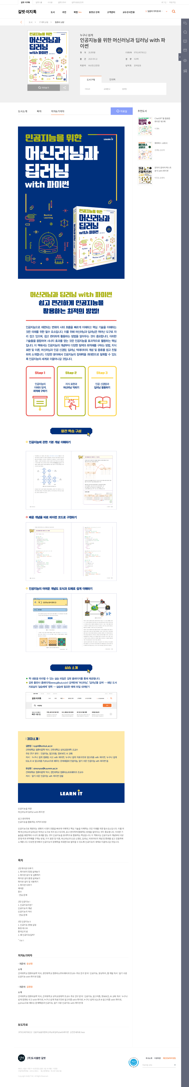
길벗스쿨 (39, 2)
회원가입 (172, 2)
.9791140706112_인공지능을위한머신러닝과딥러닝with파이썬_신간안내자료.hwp (51, 1032)
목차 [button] (39, 111)
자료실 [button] (123, 111)
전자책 (112, 79)
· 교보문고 (106, 89)
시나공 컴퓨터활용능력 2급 (154, 11)
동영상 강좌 (94, 12)
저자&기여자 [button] (57, 111)
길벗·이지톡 (25, 2)
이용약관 (157, 1058)
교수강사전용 (129, 12)
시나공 (50, 2)
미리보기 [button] (45, 87)
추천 (64, 12)
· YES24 (87, 89)
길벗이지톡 (27, 11)
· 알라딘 (124, 89)
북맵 (76, 12)
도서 (53, 12)
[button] (64, 87)
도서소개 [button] (22, 111)
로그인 (163, 2)
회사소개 (149, 1058)
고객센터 (111, 12)
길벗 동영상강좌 (77, 2)
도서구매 (91, 79)
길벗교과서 (62, 2)
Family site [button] (147, 1064)
